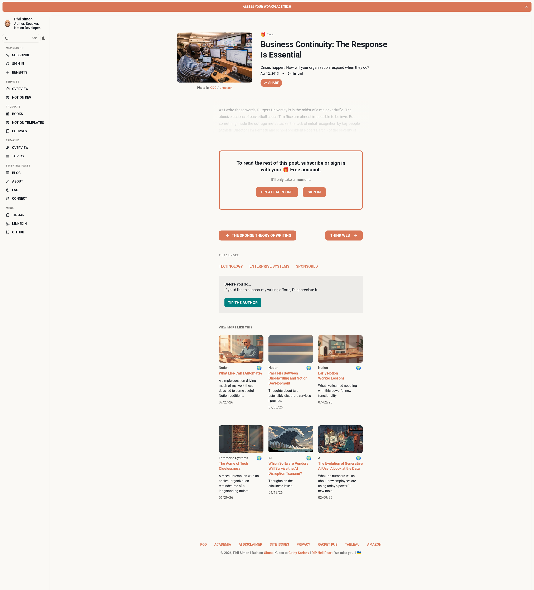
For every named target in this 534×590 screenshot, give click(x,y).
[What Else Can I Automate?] (241, 372)
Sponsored (307, 266)
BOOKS (17, 114)
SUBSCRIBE (21, 55)
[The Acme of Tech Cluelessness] (241, 462)
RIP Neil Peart (322, 553)
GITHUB (18, 232)
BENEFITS (19, 72)
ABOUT (17, 181)
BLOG (16, 173)
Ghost (268, 553)
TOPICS (18, 156)
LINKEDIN (19, 224)
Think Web (340, 235)
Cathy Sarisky (298, 553)
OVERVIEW (20, 89)
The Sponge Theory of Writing (261, 235)
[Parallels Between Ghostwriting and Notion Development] (290, 372)
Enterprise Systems (269, 266)
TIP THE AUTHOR (243, 302)
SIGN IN (18, 64)
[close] (526, 6)
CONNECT (19, 198)
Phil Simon (23, 19)
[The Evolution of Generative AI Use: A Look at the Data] (340, 462)
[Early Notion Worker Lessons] (340, 372)
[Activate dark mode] (44, 38)
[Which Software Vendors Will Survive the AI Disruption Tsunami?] (290, 462)
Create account (277, 192)
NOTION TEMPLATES (28, 123)
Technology (231, 266)
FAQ (15, 190)
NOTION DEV (21, 97)
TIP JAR (18, 215)
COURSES (19, 131)
